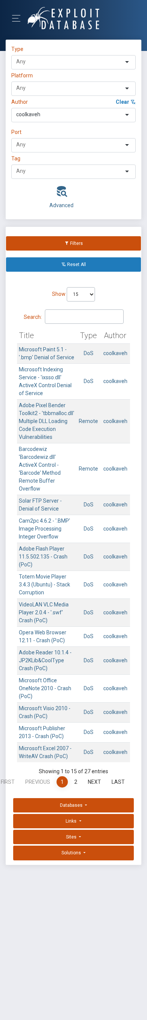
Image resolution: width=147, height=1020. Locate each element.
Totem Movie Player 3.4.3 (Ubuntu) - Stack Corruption (44, 584)
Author (19, 102)
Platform (22, 75)
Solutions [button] (71, 852)
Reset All (76, 264)
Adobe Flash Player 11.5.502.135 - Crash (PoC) (43, 557)
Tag (15, 158)
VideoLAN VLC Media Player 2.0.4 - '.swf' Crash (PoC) (44, 612)
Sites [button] (72, 837)
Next (94, 782)
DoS (88, 353)
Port (16, 132)
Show (59, 294)
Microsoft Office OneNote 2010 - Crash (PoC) (45, 688)
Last (118, 782)
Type (18, 49)
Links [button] (72, 821)
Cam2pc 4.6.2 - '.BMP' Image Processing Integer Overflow (44, 529)
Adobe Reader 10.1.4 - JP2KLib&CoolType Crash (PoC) (45, 660)
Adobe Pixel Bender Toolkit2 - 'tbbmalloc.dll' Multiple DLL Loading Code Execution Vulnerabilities (46, 421)
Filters (76, 243)
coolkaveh (115, 353)
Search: (33, 317)
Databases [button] (72, 805)
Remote (88, 421)
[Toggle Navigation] (19, 18)
